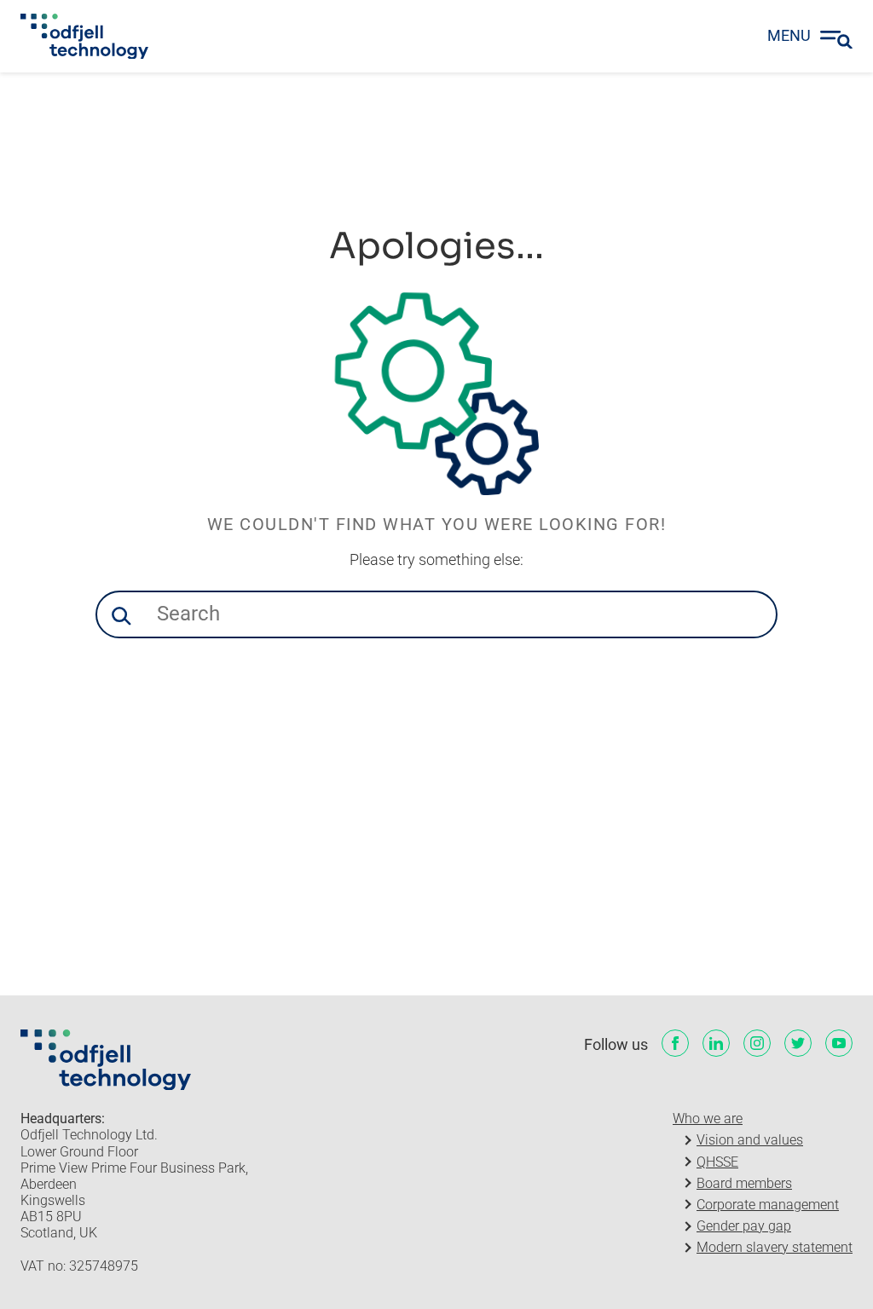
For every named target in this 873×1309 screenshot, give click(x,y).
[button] (121, 616)
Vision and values (750, 1140)
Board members (744, 1183)
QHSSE (717, 1162)
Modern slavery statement (775, 1247)
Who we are (708, 1118)
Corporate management (768, 1205)
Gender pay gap (744, 1226)
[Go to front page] (84, 37)
